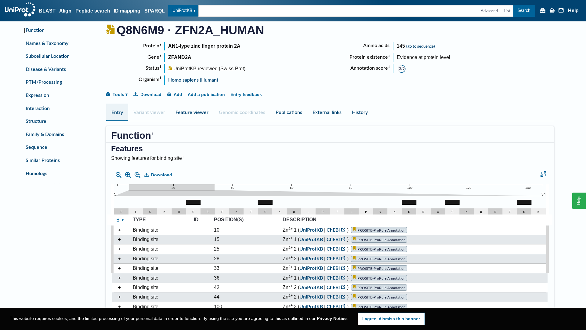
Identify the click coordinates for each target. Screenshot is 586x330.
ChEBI (333, 230)
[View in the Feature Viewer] (543, 175)
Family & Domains (45, 134)
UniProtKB (182, 10)
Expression (37, 95)
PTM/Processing (44, 82)
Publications (289, 112)
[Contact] (561, 11)
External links (327, 112)
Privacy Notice (332, 318)
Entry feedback (246, 94)
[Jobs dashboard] (542, 11)
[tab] (117, 112)
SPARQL (154, 10)
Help (573, 10)
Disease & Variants (46, 69)
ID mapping (127, 10)
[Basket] (552, 11)
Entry (117, 112)
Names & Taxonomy (47, 43)
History (360, 112)
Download (150, 94)
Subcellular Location (48, 56)
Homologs (36, 173)
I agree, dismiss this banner (391, 318)
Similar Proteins (43, 160)
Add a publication (206, 94)
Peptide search (92, 10)
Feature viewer (191, 112)
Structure (36, 121)
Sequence (36, 147)
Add (178, 94)
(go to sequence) (420, 46)
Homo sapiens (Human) (193, 80)
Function (35, 30)
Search (524, 10)
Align (65, 10)
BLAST (47, 10)
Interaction (38, 108)
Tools (118, 94)
